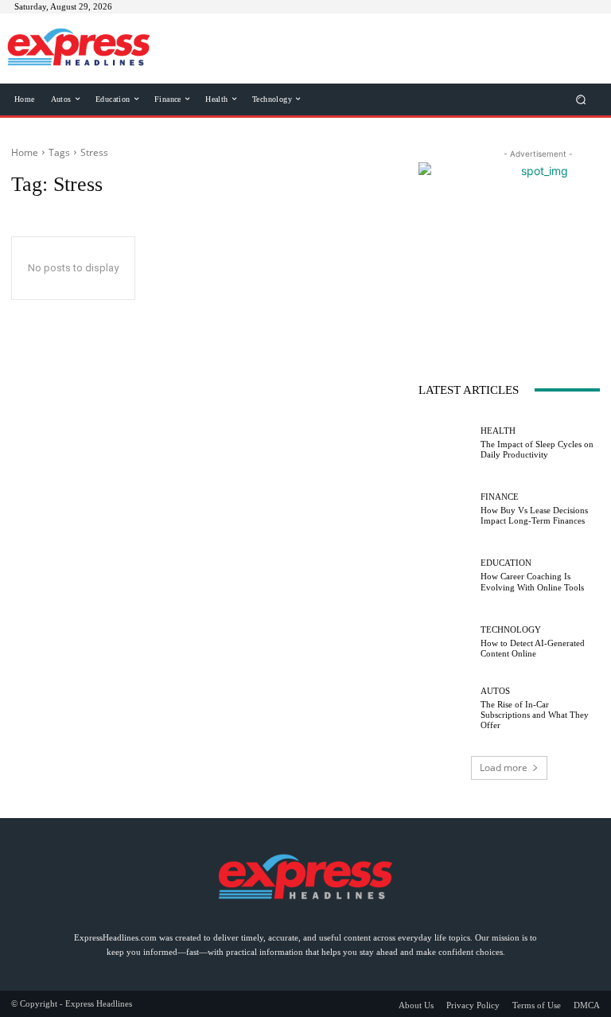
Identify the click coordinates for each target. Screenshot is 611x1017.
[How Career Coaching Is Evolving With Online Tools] (445, 575)
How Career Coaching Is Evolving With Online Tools (532, 581)
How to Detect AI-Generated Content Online (533, 648)
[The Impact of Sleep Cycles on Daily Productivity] (445, 443)
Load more (503, 767)
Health (498, 431)
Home (24, 152)
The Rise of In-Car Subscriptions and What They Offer (535, 714)
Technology (511, 629)
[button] (581, 99)
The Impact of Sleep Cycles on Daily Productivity (537, 449)
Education (506, 563)
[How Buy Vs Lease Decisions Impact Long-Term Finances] (445, 509)
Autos (495, 691)
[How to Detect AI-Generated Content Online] (445, 642)
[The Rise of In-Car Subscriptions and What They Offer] (445, 708)
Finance (500, 497)
